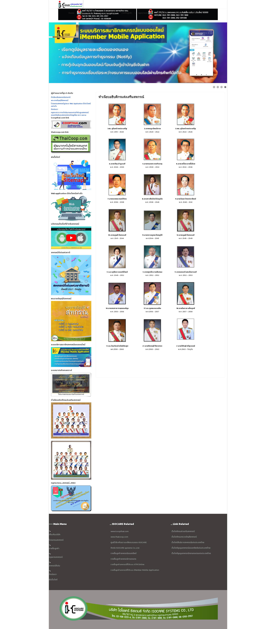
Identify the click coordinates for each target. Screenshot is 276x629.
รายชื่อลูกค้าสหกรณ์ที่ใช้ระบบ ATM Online (127, 564)
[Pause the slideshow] (218, 53)
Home (71, 13)
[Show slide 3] (221, 87)
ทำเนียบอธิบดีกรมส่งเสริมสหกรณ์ (121, 97)
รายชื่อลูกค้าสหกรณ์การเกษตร (123, 558)
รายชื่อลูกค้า (126, 13)
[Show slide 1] (214, 87)
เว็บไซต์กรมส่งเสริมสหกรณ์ (183, 531)
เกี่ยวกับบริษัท (54, 534)
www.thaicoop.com (119, 536)
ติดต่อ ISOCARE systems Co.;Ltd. (125, 547)
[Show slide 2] (218, 87)
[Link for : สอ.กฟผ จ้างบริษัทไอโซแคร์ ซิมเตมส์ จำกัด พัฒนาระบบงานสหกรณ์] (138, 52)
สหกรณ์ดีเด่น (163, 13)
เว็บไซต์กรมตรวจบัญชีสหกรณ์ (184, 536)
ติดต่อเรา (179, 13)
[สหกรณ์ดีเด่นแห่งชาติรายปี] (71, 275)
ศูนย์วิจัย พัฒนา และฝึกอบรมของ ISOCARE (129, 542)
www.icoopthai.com (120, 531)
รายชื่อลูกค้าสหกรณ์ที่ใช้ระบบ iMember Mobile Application (135, 570)
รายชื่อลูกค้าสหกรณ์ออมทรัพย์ (123, 553)
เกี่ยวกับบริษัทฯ (87, 13)
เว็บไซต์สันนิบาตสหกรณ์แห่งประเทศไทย (187, 542)
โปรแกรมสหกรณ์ (107, 13)
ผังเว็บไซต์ (193, 13)
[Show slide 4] (225, 87)
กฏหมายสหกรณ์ (56, 557)
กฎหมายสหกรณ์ (145, 13)
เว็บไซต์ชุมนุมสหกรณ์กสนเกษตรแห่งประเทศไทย (191, 553)
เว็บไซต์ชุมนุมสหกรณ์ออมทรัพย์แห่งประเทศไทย (190, 547)
